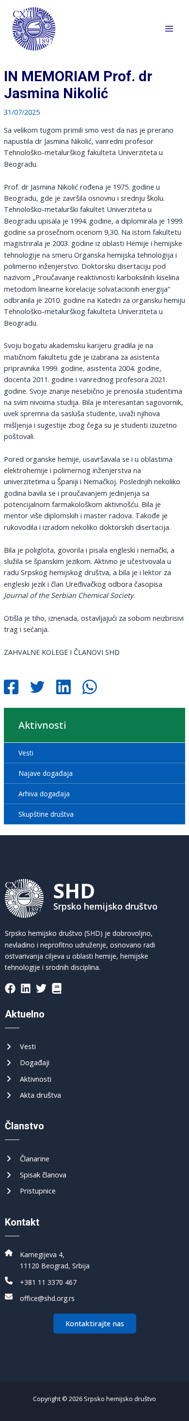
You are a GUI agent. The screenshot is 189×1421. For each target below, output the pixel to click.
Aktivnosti (42, 725)
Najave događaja (45, 773)
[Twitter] (37, 688)
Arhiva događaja (44, 793)
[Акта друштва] (33, 1095)
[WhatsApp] (89, 688)
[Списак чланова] (35, 1174)
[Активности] (28, 1079)
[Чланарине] (27, 1158)
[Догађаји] (27, 1062)
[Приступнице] (30, 1190)
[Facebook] (11, 688)
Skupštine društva (46, 814)
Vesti (25, 752)
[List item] (10, 988)
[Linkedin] (63, 688)
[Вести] (20, 1046)
